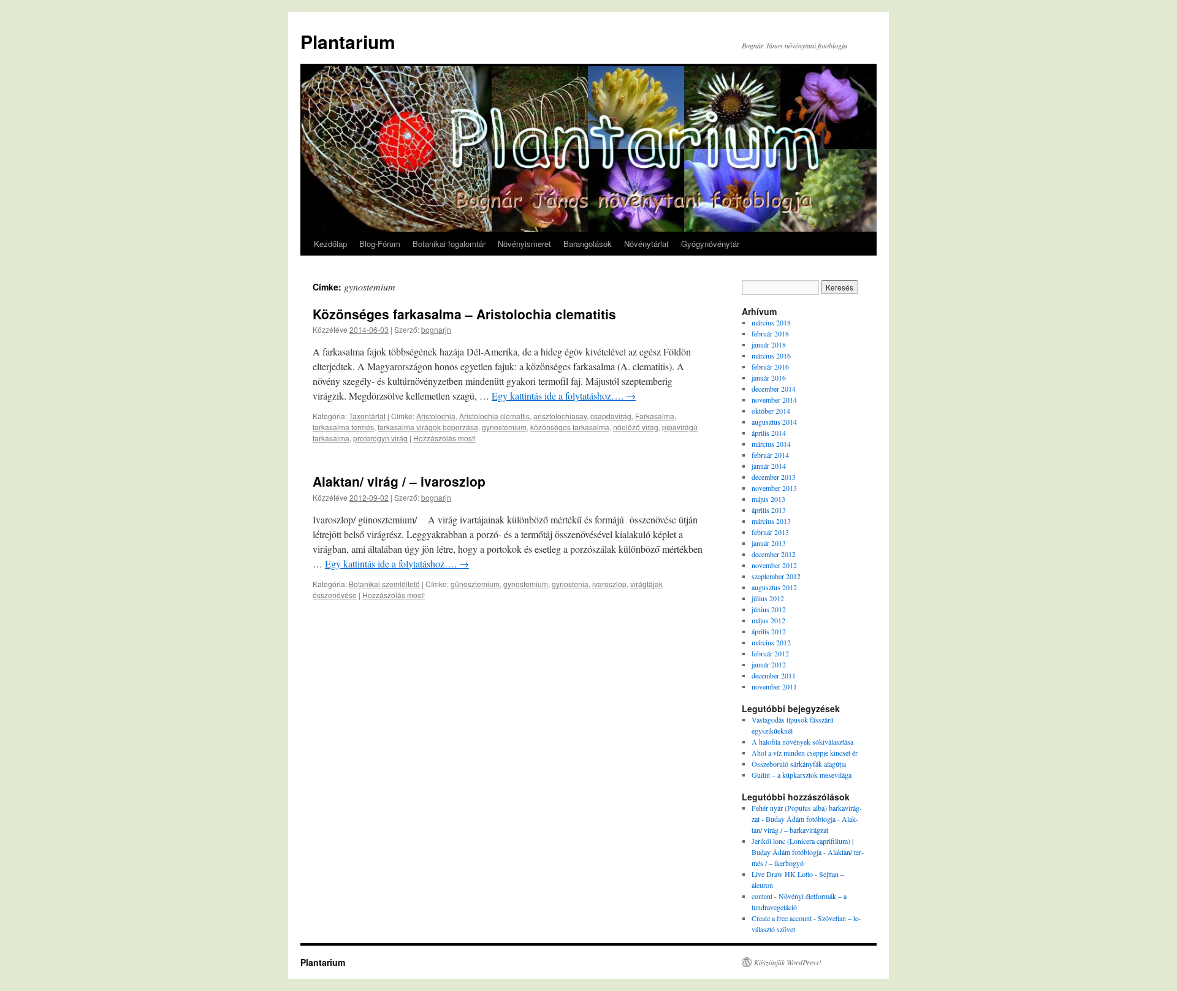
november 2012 (774, 565)
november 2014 (774, 399)
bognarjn (436, 329)
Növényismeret (524, 243)
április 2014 (769, 433)
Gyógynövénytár (710, 243)
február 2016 (770, 366)
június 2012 (769, 609)
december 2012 (774, 554)
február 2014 (770, 455)
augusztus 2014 (774, 422)
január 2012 (769, 664)
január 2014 (769, 466)
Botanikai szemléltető (384, 584)
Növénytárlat (646, 243)
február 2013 (770, 532)
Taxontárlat (367, 416)
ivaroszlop (609, 584)
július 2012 (768, 598)
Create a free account (782, 918)
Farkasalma (654, 416)
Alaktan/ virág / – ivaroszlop (399, 481)
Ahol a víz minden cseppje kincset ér (805, 752)
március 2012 (771, 642)
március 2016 (771, 355)
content (762, 896)
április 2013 (769, 510)
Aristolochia (435, 416)
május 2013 (768, 499)
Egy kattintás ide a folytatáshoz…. (564, 395)
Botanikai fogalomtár (449, 243)
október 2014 (771, 411)
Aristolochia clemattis (494, 416)
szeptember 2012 (776, 576)
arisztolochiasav (560, 416)
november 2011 (774, 686)
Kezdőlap (330, 243)
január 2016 (769, 377)
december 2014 (774, 388)
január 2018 (769, 344)
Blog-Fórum (379, 243)
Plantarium (347, 41)
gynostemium (504, 427)
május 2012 (768, 620)
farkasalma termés (343, 427)
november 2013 (774, 488)
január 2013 (769, 543)
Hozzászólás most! (444, 438)
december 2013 (774, 477)
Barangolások (587, 243)
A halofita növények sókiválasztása (802, 741)
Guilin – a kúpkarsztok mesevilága (801, 775)
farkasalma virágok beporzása (428, 427)
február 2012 (770, 653)
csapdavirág (610, 416)
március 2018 (771, 322)
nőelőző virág (635, 427)
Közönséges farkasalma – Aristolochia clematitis (464, 314)
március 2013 (771, 521)
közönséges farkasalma (569, 427)
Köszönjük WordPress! (787, 962)
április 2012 (769, 631)
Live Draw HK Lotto (782, 874)
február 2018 (770, 333)
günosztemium (475, 584)
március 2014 (771, 444)
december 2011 (774, 675)
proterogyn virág (380, 438)
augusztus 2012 (774, 587)
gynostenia (570, 584)
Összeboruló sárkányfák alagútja (799, 764)
